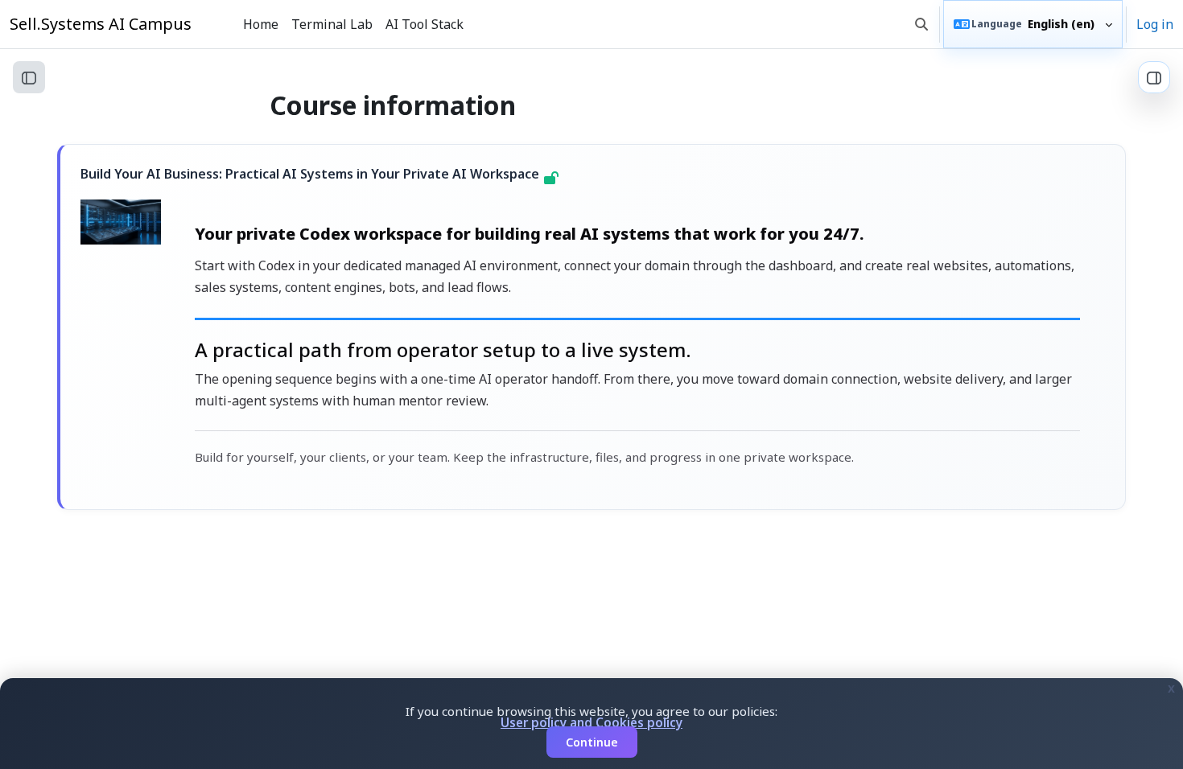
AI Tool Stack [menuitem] (424, 24)
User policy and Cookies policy (591, 722)
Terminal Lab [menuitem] (332, 24)
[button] (921, 24)
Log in (1154, 24)
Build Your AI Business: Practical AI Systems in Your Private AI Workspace (309, 174)
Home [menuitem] (260, 24)
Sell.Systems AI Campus (101, 24)
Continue (592, 742)
